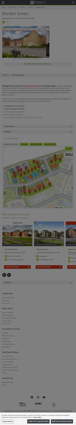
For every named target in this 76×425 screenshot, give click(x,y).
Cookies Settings (7, 421)
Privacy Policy (37, 417)
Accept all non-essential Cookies (38, 421)
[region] (38, 418)
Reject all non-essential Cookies (62, 421)
